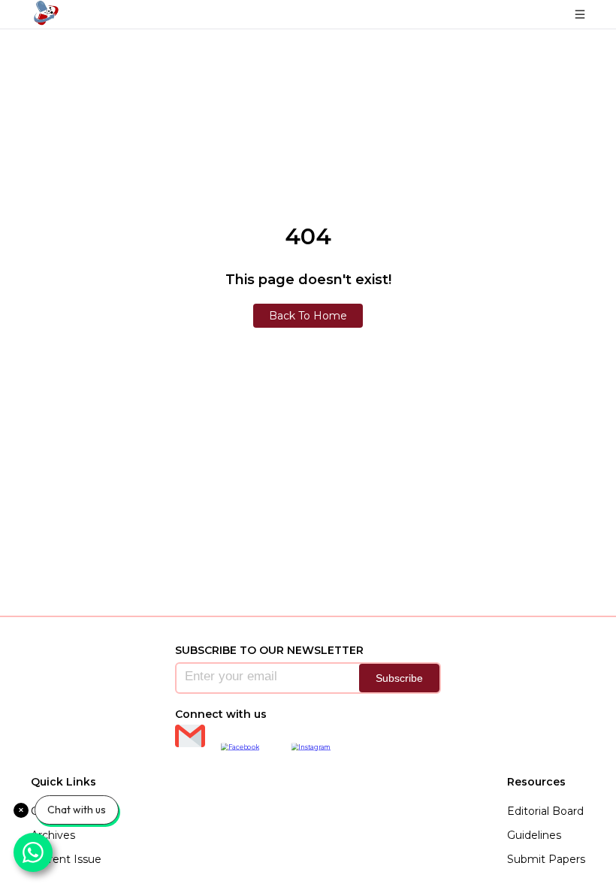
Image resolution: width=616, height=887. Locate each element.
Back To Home (308, 315)
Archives (53, 835)
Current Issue (66, 859)
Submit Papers (546, 859)
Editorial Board (545, 811)
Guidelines (534, 835)
